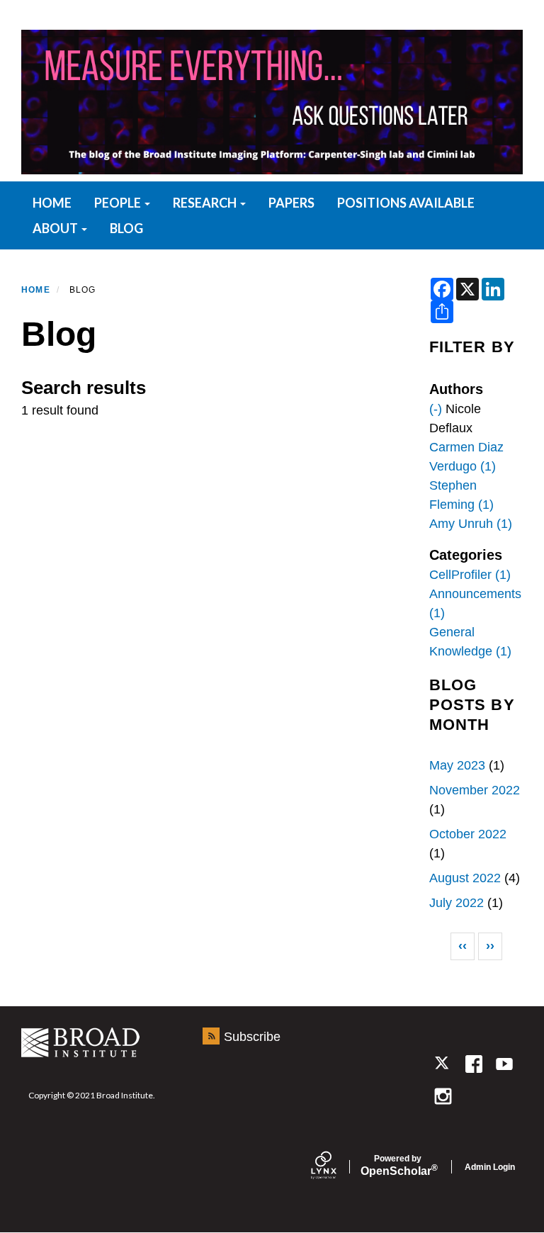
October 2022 (467, 834)
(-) (435, 409)
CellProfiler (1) (470, 575)
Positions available (406, 202)
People (118, 202)
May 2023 (457, 765)
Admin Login (490, 1167)
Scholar (398, 1165)
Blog (126, 228)
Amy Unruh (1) (470, 524)
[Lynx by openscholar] (336, 1167)
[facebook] (473, 1064)
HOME (52, 202)
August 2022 (465, 878)
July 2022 (456, 903)
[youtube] (504, 1064)
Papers (291, 202)
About (56, 228)
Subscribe (252, 1037)
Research (206, 202)
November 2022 (474, 790)
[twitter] (443, 1064)
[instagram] (443, 1095)
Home (35, 290)
